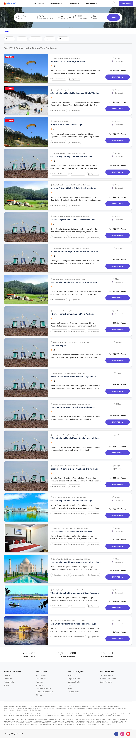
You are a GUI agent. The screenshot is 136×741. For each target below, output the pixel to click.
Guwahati (117, 714)
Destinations (55, 3)
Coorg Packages (22, 708)
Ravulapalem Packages (108, 708)
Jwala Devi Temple (26, 721)
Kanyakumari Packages (37, 706)
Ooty (80, 715)
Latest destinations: (10, 714)
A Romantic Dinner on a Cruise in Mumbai (73, 719)
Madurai (102, 715)
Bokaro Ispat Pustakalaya (109, 719)
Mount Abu (21, 714)
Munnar (94, 715)
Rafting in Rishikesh (93, 719)
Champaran (70, 721)
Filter (95, 16)
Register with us (74, 679)
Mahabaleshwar (31, 714)
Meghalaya (48, 714)
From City (22, 16)
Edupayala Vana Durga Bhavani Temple (99, 724)
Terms (6, 685)
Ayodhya (87, 715)
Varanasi (94, 714)
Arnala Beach (54, 719)
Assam (26, 715)
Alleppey (109, 714)
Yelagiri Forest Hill (9, 724)
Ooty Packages (101, 706)
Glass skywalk (58, 724)
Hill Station (48, 721)
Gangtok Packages (34, 708)
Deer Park (122, 719)
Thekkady (86, 714)
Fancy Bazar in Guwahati (78, 722)
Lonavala (41, 715)
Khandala (57, 714)
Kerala (12, 715)
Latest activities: (9, 719)
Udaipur (102, 714)
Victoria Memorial (116, 722)
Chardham (72, 714)
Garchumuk (105, 722)
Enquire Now (117, 77)
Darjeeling (117, 715)
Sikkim (6, 715)
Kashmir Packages (113, 706)
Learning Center (74, 682)
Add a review (41, 675)
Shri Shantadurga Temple (22, 722)
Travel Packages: (9, 706)
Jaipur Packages (80, 708)
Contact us (8, 679)
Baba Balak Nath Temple (11, 721)
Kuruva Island (43, 719)
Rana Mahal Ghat (32, 719)
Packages (38, 3)
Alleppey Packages (88, 706)
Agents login (72, 675)
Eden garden (38, 721)
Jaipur (64, 714)
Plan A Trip (126, 3)
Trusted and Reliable (108, 679)
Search (113, 17)
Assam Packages (51, 706)
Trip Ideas (73, 3)
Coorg (40, 714)
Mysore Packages (9, 708)
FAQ (69, 685)
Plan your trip (41, 679)
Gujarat (57, 715)
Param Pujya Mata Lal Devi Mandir (75, 724)
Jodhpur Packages (35, 710)
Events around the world (45, 692)
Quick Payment (105, 682)
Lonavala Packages (48, 708)
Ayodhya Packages (93, 708)
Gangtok (33, 715)
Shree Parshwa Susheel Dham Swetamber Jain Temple (92, 721)
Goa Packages (76, 706)
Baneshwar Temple (93, 722)
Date (62, 16)
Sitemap (39, 695)
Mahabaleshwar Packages (64, 708)
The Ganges (114, 721)
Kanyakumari (66, 715)
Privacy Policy (9, 682)
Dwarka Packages (22, 710)
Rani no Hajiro (8, 722)
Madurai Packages (21, 706)
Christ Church (20, 719)
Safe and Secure (106, 675)
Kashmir (125, 714)
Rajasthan (50, 715)
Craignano (124, 721)
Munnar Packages (64, 706)
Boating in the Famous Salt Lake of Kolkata (55, 722)
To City (42, 16)
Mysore (74, 715)
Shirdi (79, 714)
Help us (7, 675)
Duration (78, 16)
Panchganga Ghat (59, 721)
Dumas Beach (37, 722)
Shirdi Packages (122, 708)
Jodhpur (19, 715)
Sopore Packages (9, 710)
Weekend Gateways (43, 688)
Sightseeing (90, 3)
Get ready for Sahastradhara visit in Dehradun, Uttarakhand (34, 724)
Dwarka (109, 715)
